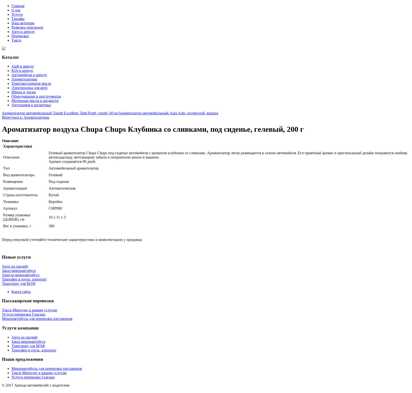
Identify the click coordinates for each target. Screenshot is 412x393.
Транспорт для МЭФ (28, 346)
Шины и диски (23, 92)
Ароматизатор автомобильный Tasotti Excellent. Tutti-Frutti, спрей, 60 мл (60, 113)
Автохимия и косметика (31, 105)
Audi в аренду (22, 66)
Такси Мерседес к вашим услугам (39, 373)
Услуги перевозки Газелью (33, 377)
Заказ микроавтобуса (28, 342)
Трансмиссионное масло (31, 83)
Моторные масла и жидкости (35, 101)
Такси (16, 40)
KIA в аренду (22, 71)
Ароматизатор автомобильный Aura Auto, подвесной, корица (168, 113)
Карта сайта (21, 292)
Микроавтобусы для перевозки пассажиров (46, 368)
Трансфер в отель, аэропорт (33, 350)
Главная (17, 6)
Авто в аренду (23, 32)
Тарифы (18, 19)
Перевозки (20, 36)
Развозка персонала (27, 27)
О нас (16, 10)
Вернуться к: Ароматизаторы (25, 117)
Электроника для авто (29, 88)
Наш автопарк (23, 23)
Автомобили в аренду (29, 75)
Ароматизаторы (24, 79)
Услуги (17, 14)
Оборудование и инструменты (36, 96)
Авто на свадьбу (24, 337)
